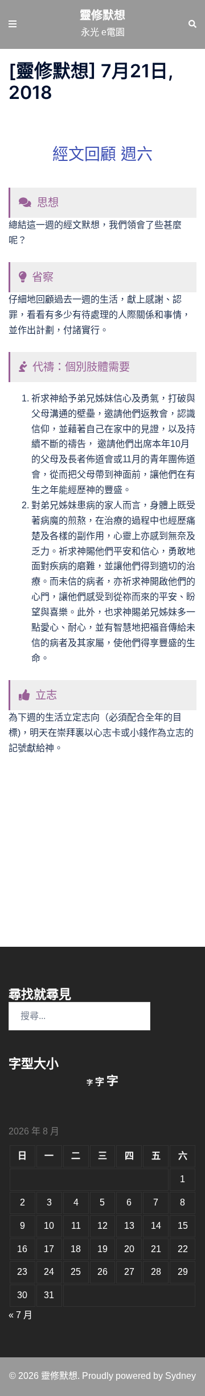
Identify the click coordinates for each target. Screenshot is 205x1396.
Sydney (180, 1376)
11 (76, 1226)
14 (156, 1226)
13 (129, 1226)
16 (22, 1249)
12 (102, 1226)
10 (49, 1226)
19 (102, 1249)
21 (156, 1249)
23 (22, 1272)
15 (183, 1226)
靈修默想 (102, 15)
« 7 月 (20, 1315)
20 (129, 1249)
